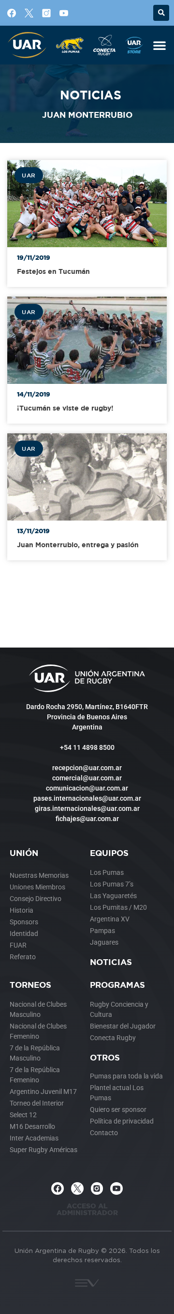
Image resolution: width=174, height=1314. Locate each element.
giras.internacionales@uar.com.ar (87, 808)
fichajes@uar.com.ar (87, 819)
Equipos (109, 852)
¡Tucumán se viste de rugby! (65, 408)
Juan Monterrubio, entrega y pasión (78, 544)
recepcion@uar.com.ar (87, 768)
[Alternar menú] (159, 45)
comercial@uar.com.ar (87, 778)
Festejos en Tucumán (53, 271)
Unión (24, 852)
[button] (161, 13)
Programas (117, 984)
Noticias (111, 961)
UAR (29, 175)
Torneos (30, 984)
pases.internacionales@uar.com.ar (87, 798)
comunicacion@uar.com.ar (87, 788)
